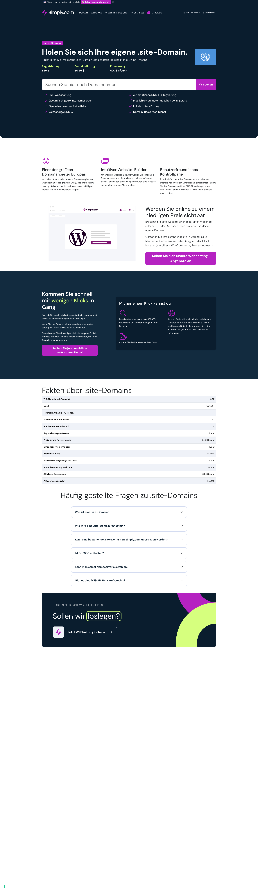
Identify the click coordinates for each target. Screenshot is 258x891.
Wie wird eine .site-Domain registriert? (100, 526)
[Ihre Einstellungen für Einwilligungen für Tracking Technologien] (4, 886)
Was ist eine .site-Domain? (92, 512)
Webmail (196, 13)
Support (186, 13)
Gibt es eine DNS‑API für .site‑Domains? (100, 580)
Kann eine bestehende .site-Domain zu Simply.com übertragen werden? (121, 539)
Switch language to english (97, 2)
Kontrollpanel (209, 13)
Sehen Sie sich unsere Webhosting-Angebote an (181, 258)
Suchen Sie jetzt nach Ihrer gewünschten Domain (69, 350)
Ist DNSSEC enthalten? (89, 553)
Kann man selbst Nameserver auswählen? (101, 567)
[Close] (113, 2)
